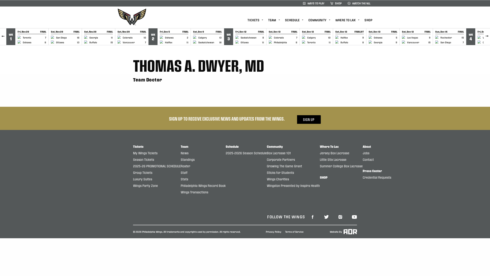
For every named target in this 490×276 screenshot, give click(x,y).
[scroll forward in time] (487, 36)
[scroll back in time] (3, 36)
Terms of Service (294, 231)
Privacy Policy (273, 231)
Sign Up (308, 119)
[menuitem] (257, 20)
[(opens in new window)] (312, 216)
